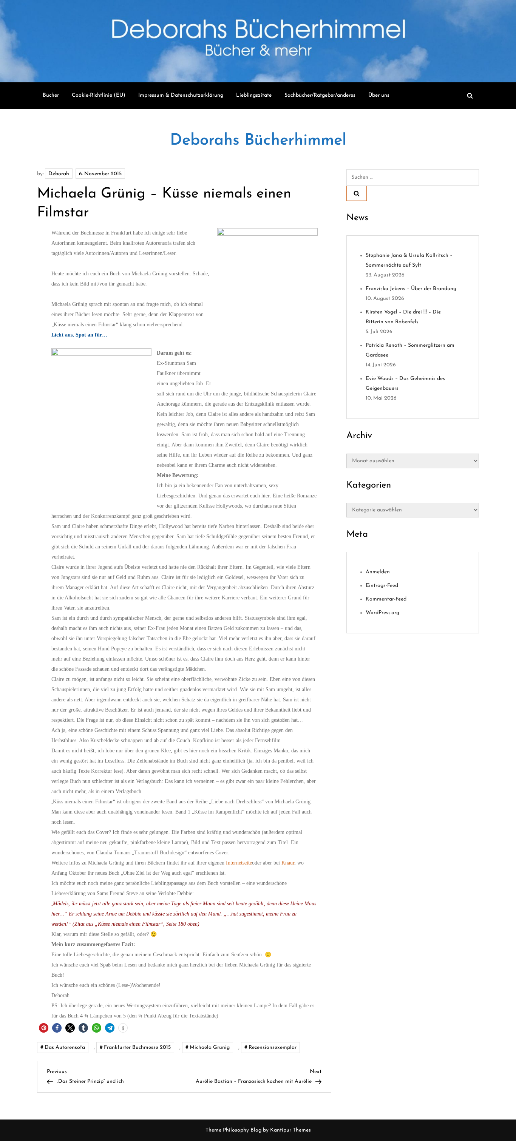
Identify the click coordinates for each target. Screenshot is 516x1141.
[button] (43, 1028)
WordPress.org (382, 613)
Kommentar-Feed (386, 599)
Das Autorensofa (65, 1047)
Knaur (287, 863)
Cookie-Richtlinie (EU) (98, 95)
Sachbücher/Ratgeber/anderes (319, 95)
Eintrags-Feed (382, 585)
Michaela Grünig (210, 1047)
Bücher (51, 95)
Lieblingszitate (254, 95)
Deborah (58, 174)
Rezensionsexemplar (273, 1047)
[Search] (356, 193)
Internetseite (239, 863)
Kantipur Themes (290, 1130)
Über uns (378, 95)
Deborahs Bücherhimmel (258, 141)
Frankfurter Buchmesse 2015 (137, 1047)
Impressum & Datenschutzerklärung (180, 95)
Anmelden (378, 572)
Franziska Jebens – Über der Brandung (411, 289)
